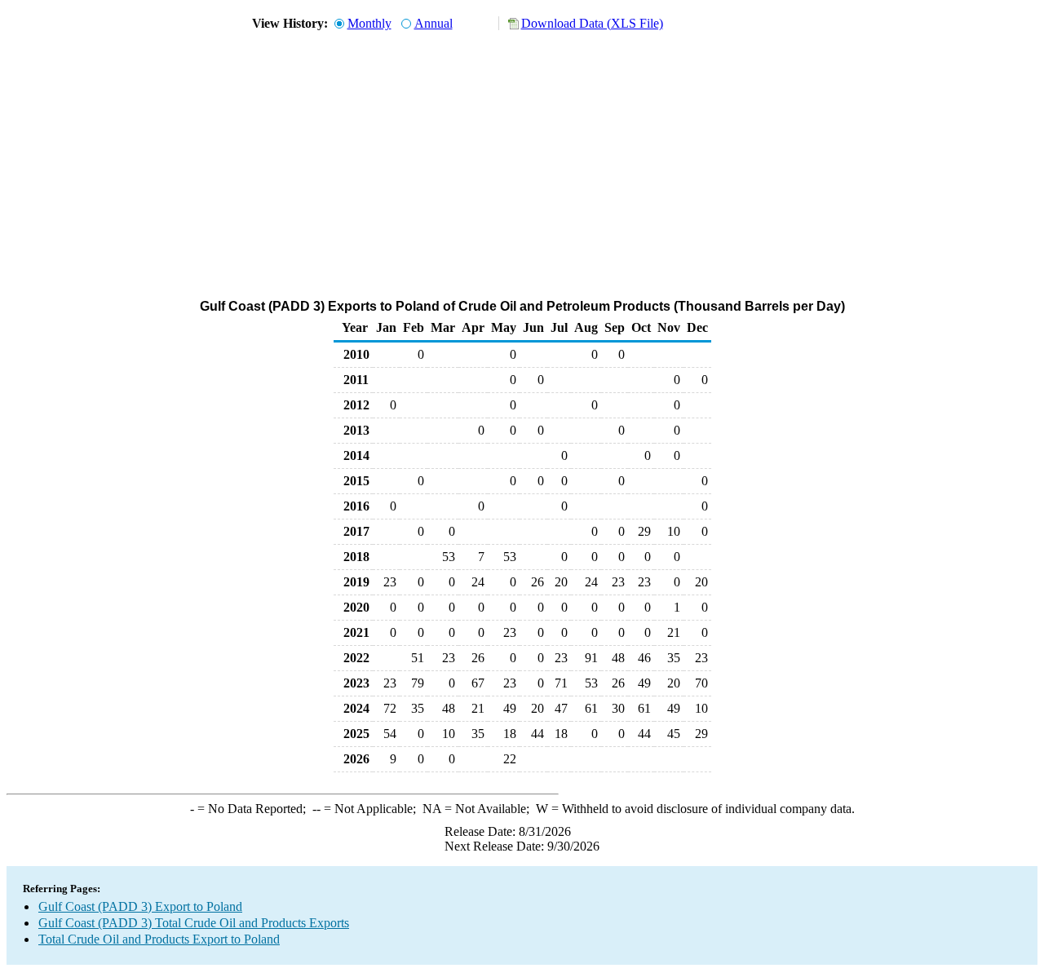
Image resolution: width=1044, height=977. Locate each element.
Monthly (369, 23)
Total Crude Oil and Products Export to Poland (159, 939)
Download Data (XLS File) (592, 23)
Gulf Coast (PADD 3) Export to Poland (140, 906)
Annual (433, 23)
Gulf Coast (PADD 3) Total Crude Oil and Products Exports (193, 923)
